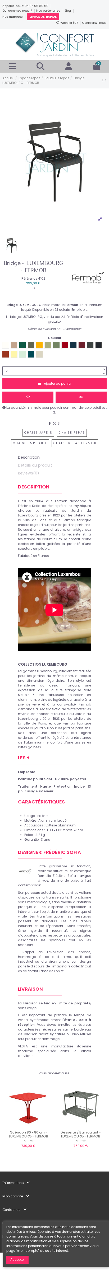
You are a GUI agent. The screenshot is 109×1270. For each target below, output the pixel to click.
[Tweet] (54, 423)
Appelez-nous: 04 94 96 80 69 (25, 6)
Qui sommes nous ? (17, 10)
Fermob (28, 1140)
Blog (68, 10)
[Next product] (106, 80)
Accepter (17, 1259)
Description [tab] (29, 457)
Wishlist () (69, 23)
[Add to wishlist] (27, 397)
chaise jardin (38, 433)
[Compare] (28, 1126)
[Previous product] (103, 80)
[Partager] (50, 423)
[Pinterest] (59, 423)
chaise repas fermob (75, 443)
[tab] (54, 474)
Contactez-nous (94, 23)
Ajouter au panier (57, 383)
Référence (29, 278)
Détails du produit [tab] (35, 465)
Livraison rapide (43, 17)
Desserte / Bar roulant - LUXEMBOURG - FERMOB (81, 1134)
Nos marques (13, 17)
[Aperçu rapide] (34, 1126)
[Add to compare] (81, 397)
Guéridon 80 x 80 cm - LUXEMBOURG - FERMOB (28, 1134)
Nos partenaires (48, 10)
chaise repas (71, 433)
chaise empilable (30, 443)
